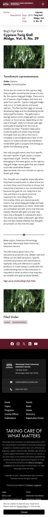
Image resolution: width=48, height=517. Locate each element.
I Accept (24, 512)
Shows (29, 410)
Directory (30, 414)
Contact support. (34, 485)
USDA (28, 492)
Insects (7, 322)
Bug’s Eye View (24, 18)
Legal (4, 492)
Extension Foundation (35, 495)
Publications (10, 418)
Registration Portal (34, 418)
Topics (8, 406)
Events (29, 402)
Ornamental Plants (19, 322)
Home (6, 12)
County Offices (11, 414)
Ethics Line (6, 495)
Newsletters (15, 15)
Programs (9, 410)
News (28, 406)
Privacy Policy (22, 506)
